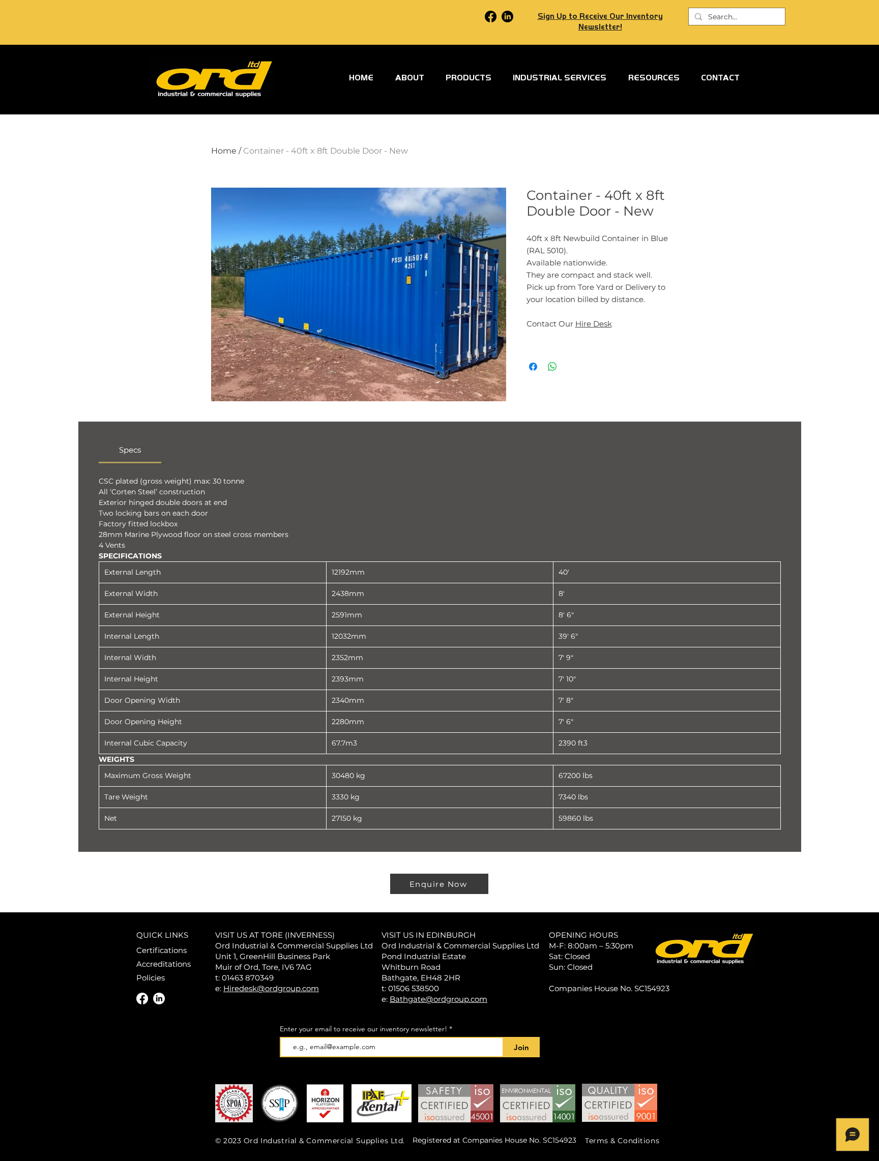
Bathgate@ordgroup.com (438, 999)
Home (224, 151)
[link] (130, 450)
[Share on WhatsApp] (552, 367)
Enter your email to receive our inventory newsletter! (363, 1028)
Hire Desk (593, 324)
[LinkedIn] (507, 16)
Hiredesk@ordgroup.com (271, 988)
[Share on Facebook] (533, 367)
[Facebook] (490, 16)
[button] (468, 77)
